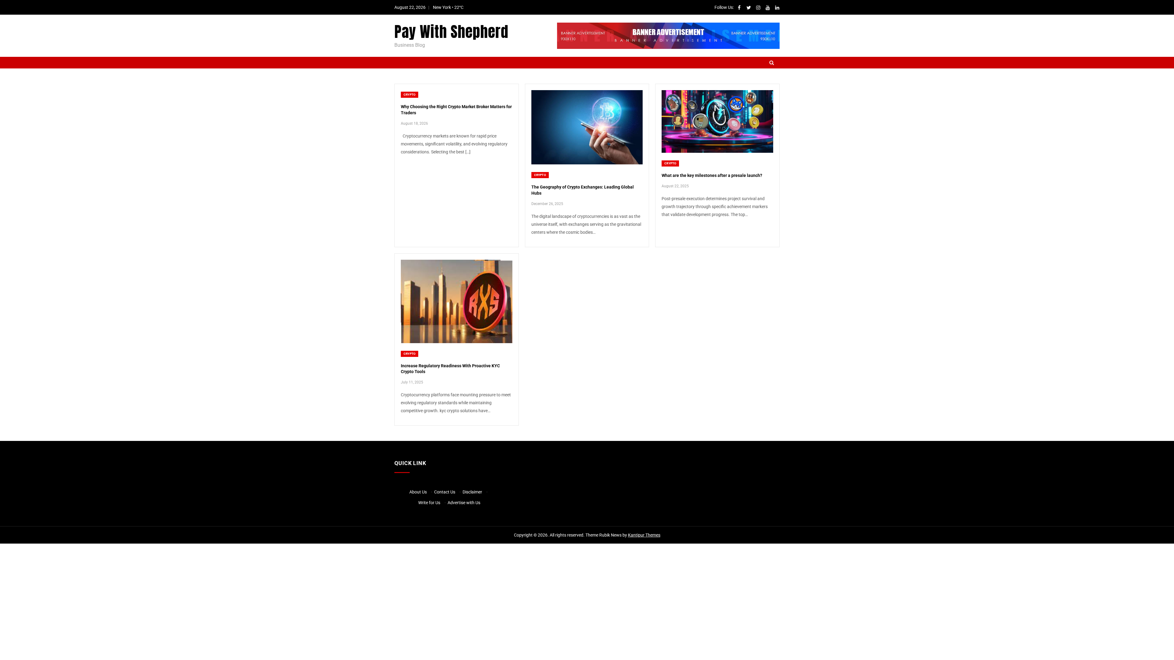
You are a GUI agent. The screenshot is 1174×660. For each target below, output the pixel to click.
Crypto (409, 94)
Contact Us (444, 492)
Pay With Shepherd (451, 32)
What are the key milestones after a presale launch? (712, 175)
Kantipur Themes (644, 535)
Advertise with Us (464, 502)
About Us (418, 492)
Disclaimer (472, 492)
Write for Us (429, 502)
